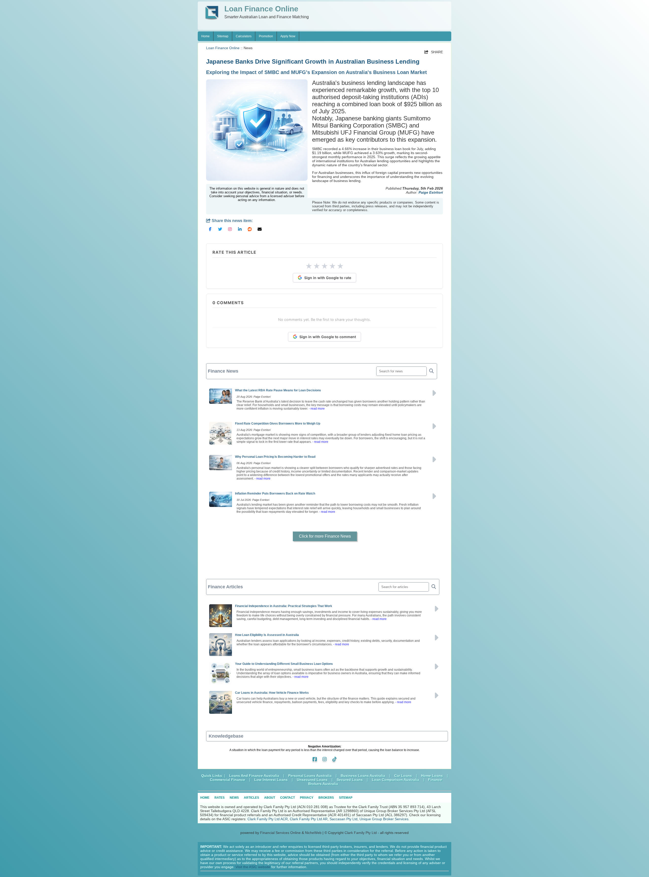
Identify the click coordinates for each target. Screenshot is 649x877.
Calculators (243, 36)
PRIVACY (306, 797)
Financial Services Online (280, 833)
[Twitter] (220, 231)
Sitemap (222, 36)
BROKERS (326, 797)
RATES (219, 797)
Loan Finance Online (223, 48)
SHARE (433, 52)
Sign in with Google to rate (327, 278)
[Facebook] (210, 231)
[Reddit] (250, 231)
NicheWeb (313, 833)
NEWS (234, 797)
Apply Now (287, 36)
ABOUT (269, 797)
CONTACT (287, 797)
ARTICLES (251, 797)
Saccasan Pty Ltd (343, 819)
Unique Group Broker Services (383, 819)
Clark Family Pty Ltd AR (309, 819)
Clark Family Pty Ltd (361, 833)
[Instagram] (230, 231)
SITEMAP (345, 797)
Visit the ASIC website (253, 867)
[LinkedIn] (240, 231)
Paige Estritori (431, 192)
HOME (204, 797)
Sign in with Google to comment (327, 337)
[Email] (260, 231)
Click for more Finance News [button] (325, 536)
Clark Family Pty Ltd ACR (267, 819)
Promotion (266, 36)
